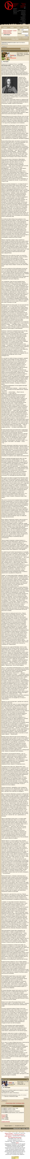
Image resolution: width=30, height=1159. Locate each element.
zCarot (17, 1142)
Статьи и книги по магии (9, 31)
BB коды (4, 1115)
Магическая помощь (23, 6)
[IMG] (3, 1117)
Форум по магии (23, 4)
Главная (5, 27)
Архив (23, 1128)
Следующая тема (20, 1103)
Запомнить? (25, 31)
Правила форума (6, 1121)
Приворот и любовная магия (15, 5)
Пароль (19, 33)
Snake (10, 1082)
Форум (12, 27)
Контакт (25, 27)
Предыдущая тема (10, 1103)
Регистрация (5, 37)
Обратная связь (17, 1128)
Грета (12, 55)
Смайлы (4, 1116)
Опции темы (24, 49)
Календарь (11, 37)
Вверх (27, 1128)
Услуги (18, 27)
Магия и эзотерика (7, 30)
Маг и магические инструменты (14, 1137)
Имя (19, 29)
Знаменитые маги (7, 33)
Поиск (17, 39)
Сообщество (17, 37)
